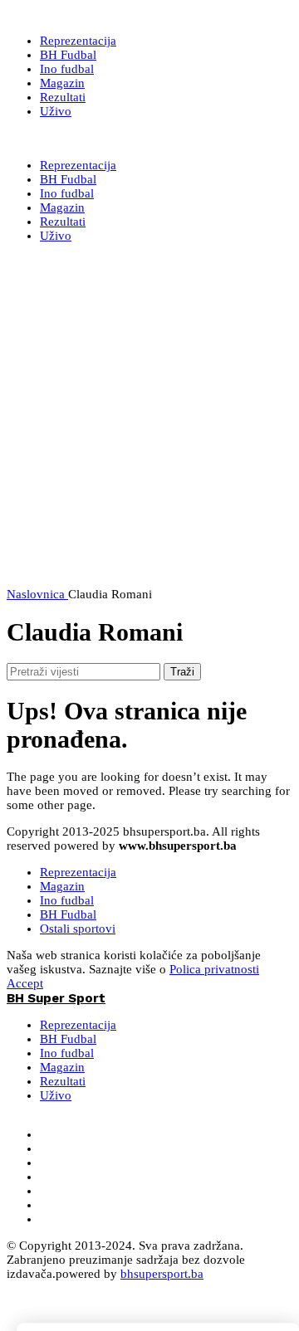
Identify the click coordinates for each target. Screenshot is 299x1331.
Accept (25, 983)
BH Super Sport (56, 138)
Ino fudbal (67, 900)
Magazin (62, 886)
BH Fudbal (68, 914)
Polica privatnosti (214, 969)
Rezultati (63, 1081)
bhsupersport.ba (161, 1273)
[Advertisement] (149, 438)
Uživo (55, 1095)
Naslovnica (37, 594)
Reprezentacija (78, 872)
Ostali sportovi (77, 928)
